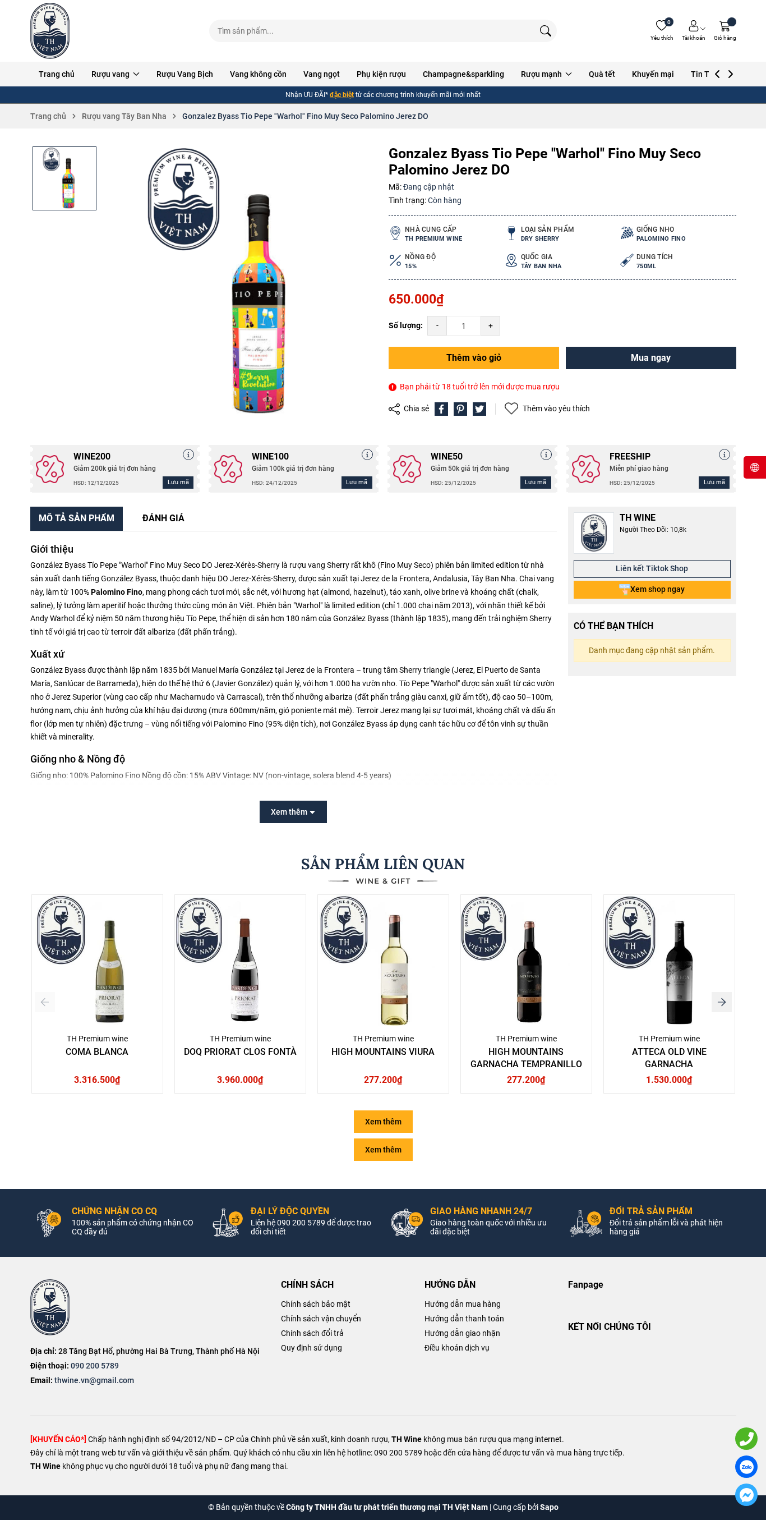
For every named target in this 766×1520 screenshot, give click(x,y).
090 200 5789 (95, 1365)
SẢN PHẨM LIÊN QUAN (383, 864)
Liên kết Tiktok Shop (652, 568)
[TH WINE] (50, 1307)
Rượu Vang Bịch (184, 74)
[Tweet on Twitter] (479, 409)
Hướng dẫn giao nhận (462, 1333)
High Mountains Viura (383, 1051)
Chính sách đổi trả (312, 1333)
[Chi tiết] (188, 454)
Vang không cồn (258, 74)
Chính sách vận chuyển (321, 1318)
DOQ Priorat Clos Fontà (240, 1051)
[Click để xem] (240, 282)
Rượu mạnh (542, 74)
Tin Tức (704, 74)
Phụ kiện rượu (381, 74)
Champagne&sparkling (463, 74)
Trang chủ (57, 74)
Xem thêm (383, 1121)
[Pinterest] (460, 409)
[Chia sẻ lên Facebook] (441, 409)
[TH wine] (50, 31)
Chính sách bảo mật (315, 1303)
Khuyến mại (653, 74)
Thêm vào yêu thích (556, 408)
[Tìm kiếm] (545, 31)
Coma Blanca (97, 1051)
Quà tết (602, 74)
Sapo (549, 1507)
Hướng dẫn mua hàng (462, 1303)
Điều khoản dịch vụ (457, 1347)
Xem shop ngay (657, 589)
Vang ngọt (321, 74)
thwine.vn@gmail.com (94, 1380)
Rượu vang (111, 74)
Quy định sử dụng (311, 1347)
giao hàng (364, 95)
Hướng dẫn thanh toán (464, 1318)
